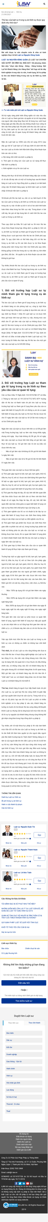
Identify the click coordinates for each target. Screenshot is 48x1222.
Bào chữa (5, 948)
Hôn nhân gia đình (13, 1083)
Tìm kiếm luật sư (24, 1001)
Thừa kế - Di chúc (13, 1104)
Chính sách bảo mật (23, 1144)
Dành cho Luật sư (24, 1142)
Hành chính (10, 1069)
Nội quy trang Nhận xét (24, 1147)
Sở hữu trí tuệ (11, 1097)
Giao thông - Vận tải (14, 1061)
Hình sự (9, 1076)
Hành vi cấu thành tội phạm (12, 804)
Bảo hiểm (10, 1033)
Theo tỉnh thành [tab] (34, 1023)
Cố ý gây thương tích (9, 953)
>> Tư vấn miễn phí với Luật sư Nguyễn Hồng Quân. (22, 110)
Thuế (8, 1111)
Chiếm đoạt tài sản (32, 948)
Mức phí (24, 843)
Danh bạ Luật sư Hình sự (11, 797)
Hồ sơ (39, 843)
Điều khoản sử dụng (24, 1136)
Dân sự (9, 1040)
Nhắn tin (9, 843)
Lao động (10, 1090)
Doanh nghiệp (11, 1054)
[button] (44, 4)
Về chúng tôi (24, 1134)
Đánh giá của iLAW (24, 1150)
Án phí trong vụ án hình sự (11, 801)
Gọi (39, 835)
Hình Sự (19, 12)
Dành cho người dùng (24, 1139)
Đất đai (9, 1047)
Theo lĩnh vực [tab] (13, 1023)
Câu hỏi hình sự (7, 808)
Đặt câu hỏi (24, 983)
